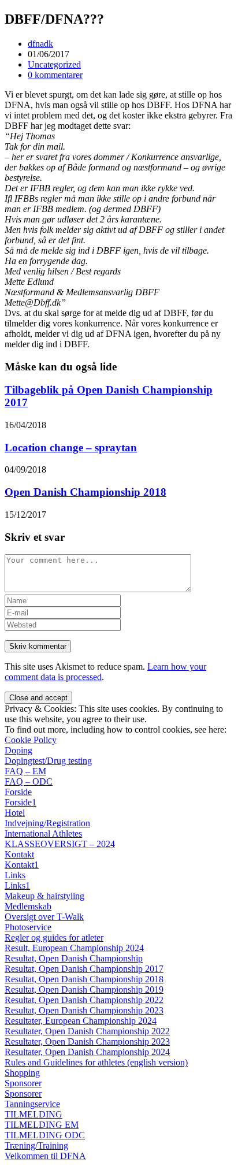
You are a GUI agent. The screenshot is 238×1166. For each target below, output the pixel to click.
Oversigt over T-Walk (44, 917)
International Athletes (43, 833)
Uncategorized (54, 64)
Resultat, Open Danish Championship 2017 (84, 969)
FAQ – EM (25, 771)
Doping (18, 750)
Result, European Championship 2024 (74, 948)
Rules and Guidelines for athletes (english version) (96, 1062)
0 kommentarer (55, 75)
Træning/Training (36, 1145)
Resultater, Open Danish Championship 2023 (87, 1041)
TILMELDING (33, 1114)
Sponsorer (23, 1083)
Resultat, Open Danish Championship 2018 (84, 979)
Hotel (15, 813)
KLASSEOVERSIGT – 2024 (60, 844)
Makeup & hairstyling (44, 896)
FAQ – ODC (29, 781)
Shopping (22, 1073)
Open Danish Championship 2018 (85, 492)
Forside (18, 792)
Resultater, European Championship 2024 (81, 1021)
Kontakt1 (22, 865)
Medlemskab (28, 906)
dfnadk (40, 44)
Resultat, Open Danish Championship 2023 (84, 1010)
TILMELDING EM (42, 1125)
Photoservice (28, 927)
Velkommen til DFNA (45, 1156)
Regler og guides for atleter (54, 937)
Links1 (17, 885)
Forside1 (20, 802)
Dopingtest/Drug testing (48, 761)
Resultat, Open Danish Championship (74, 958)
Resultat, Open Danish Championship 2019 (84, 989)
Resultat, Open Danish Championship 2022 (84, 1000)
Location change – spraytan (71, 447)
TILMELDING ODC (45, 1135)
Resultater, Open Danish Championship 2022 (87, 1031)
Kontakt (19, 854)
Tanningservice (32, 1104)
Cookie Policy (31, 740)
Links (15, 875)
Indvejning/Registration (47, 823)
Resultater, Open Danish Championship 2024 (87, 1052)
